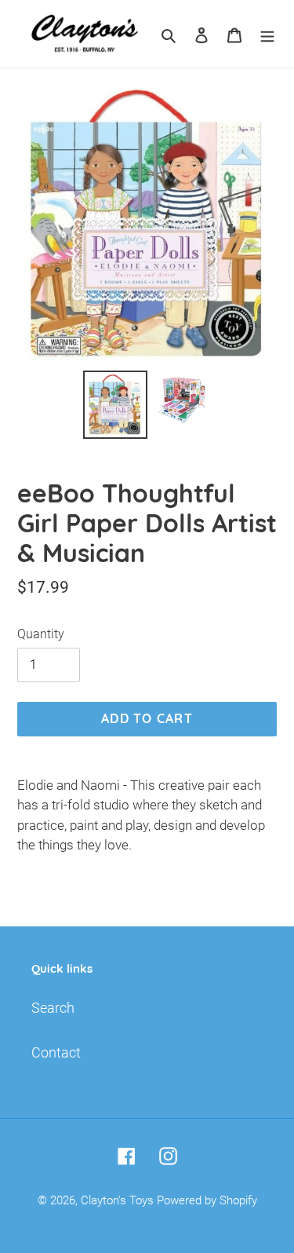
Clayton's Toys (117, 1200)
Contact (56, 1052)
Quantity (40, 633)
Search (52, 1007)
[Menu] (267, 34)
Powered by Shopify (207, 1200)
